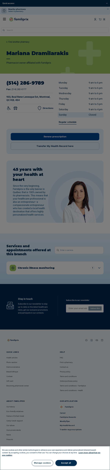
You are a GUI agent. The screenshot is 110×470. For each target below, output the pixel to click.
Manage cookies (42, 463)
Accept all (66, 463)
